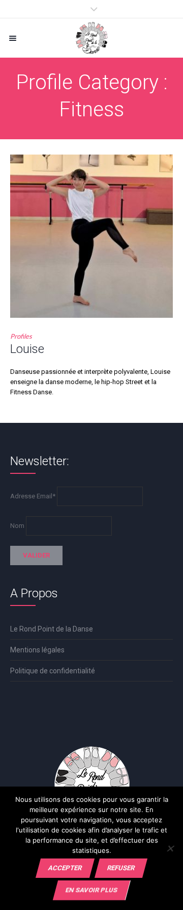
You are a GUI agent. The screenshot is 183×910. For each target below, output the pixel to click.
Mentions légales (37, 650)
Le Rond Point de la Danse (51, 629)
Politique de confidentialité (52, 671)
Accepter (65, 868)
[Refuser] (170, 848)
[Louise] (91, 236)
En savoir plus (91, 890)
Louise (27, 349)
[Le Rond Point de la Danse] (91, 38)
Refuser (121, 868)
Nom (17, 525)
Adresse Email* (32, 496)
